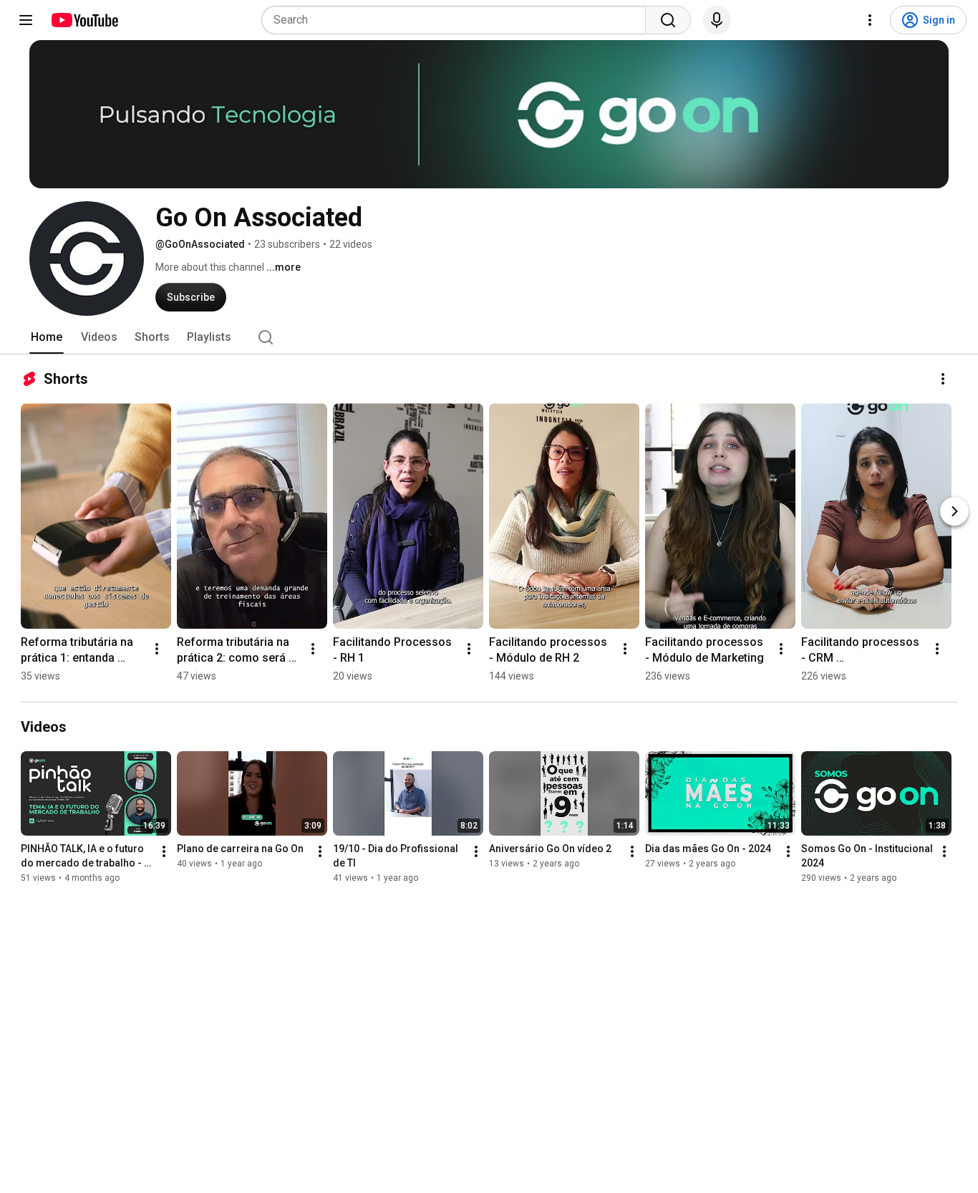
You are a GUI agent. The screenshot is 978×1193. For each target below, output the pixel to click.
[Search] (668, 20)
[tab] (46, 337)
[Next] (954, 511)
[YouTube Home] (84, 20)
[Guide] (25, 20)
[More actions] (943, 378)
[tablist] (489, 337)
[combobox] (457, 20)
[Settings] (869, 20)
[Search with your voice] (716, 20)
